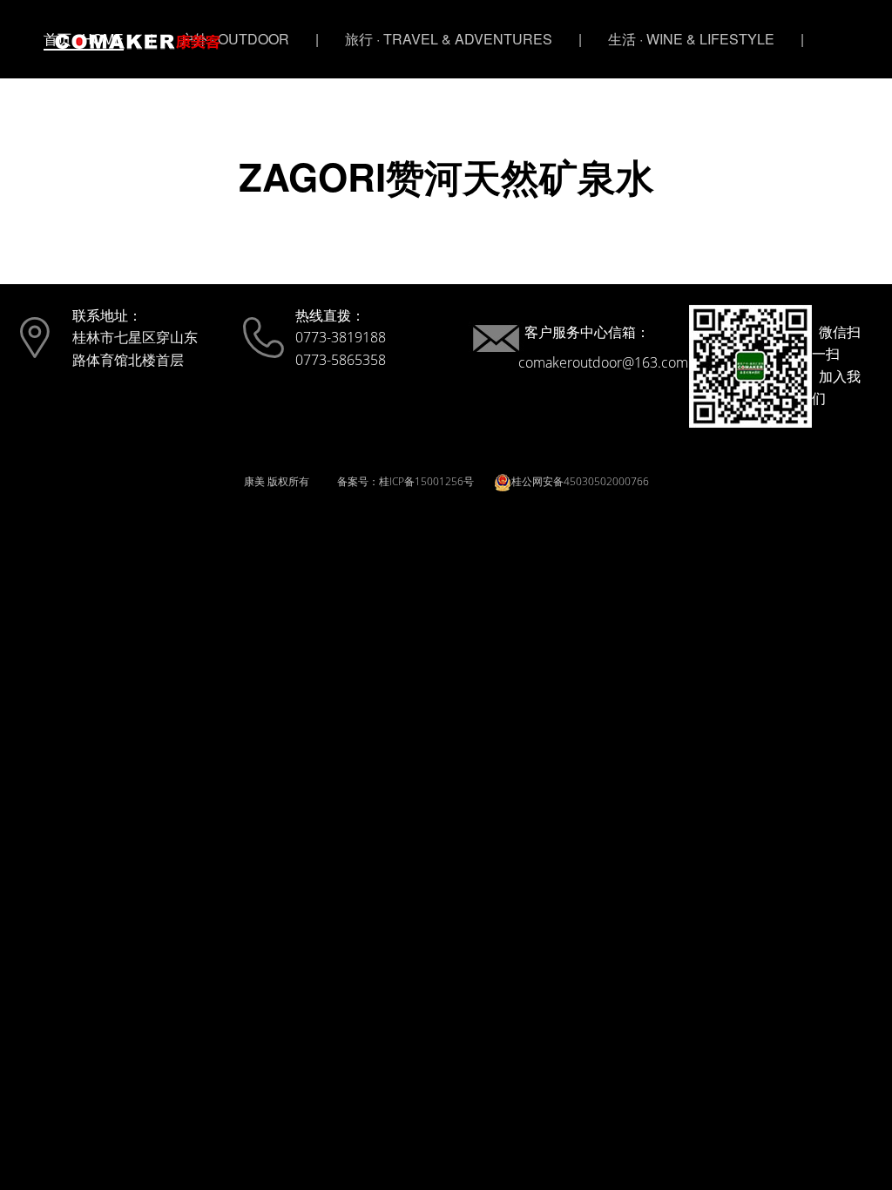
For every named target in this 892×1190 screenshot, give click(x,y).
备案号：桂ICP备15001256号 (405, 481)
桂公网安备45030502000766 (580, 481)
